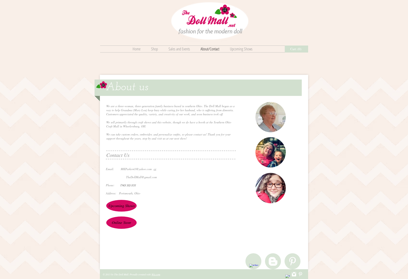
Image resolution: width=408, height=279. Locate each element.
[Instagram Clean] (294, 274)
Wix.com (156, 274)
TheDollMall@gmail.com (141, 177)
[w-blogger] (273, 261)
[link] (296, 49)
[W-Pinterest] (292, 261)
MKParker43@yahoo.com (136, 169)
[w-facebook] (253, 268)
